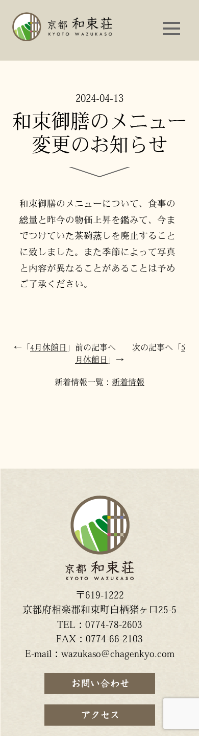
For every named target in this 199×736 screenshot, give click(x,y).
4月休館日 (48, 348)
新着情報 (128, 383)
